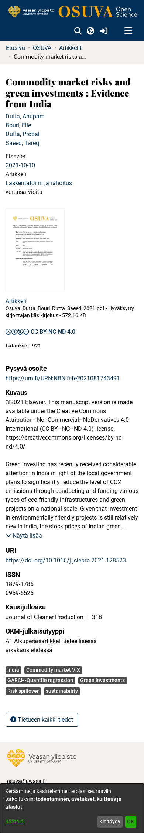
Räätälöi (14, 821)
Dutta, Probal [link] (23, 134)
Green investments (102, 680)
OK (130, 821)
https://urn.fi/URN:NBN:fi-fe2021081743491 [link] (63, 378)
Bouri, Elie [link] (18, 125)
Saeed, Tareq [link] (22, 143)
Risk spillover (23, 691)
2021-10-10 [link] (20, 165)
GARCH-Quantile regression (40, 680)
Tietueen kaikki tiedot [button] (44, 719)
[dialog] (72, 808)
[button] (77, 31)
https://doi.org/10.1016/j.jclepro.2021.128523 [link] (66, 560)
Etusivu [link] (15, 47)
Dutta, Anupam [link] (25, 116)
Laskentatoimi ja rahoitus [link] (39, 183)
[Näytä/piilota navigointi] (128, 31)
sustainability (62, 691)
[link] (72, 12)
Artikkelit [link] (70, 47)
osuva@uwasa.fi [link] (26, 781)
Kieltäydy (109, 821)
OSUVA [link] (42, 47)
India (13, 670)
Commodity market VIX (53, 670)
